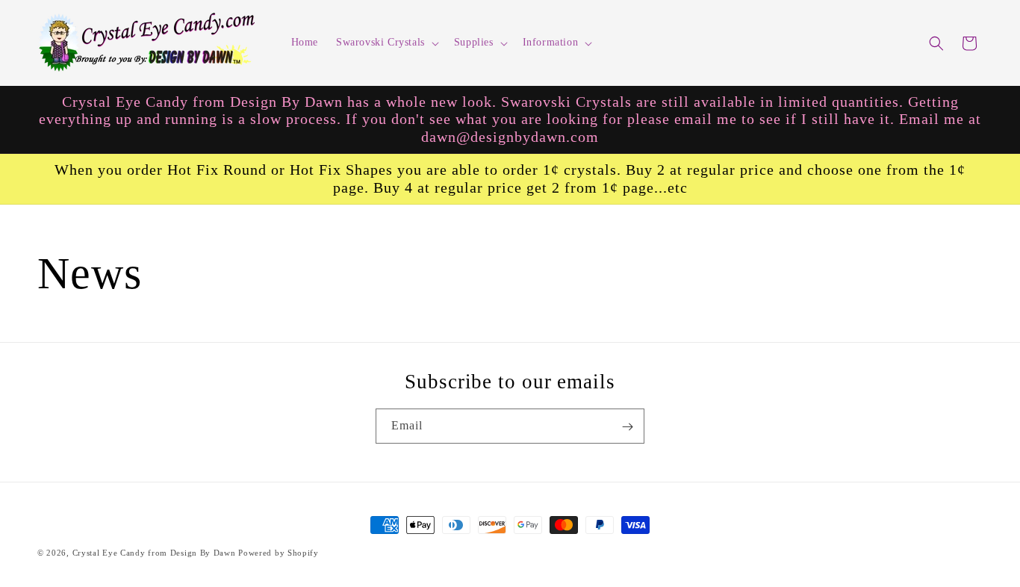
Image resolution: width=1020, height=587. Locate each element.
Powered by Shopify (278, 552)
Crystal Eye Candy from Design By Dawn (154, 552)
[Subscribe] (627, 426)
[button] (386, 42)
